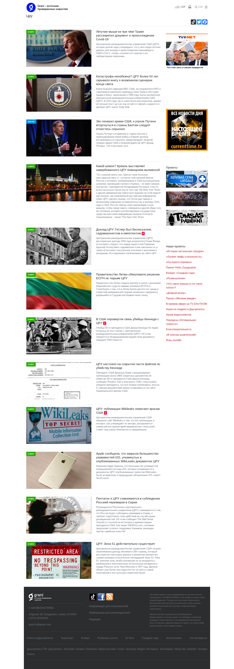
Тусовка (202, 649)
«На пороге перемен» (179, 262)
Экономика (166, 649)
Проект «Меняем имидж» (181, 298)
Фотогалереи (174, 638)
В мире (85, 638)
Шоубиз (191, 649)
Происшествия (107, 649)
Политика (91, 649)
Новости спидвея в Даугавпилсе (185, 309)
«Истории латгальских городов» (185, 251)
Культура (131, 649)
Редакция (94, 619)
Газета (31, 654)
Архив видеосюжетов (178, 314)
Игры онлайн (173, 340)
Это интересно (198, 638)
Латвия (80, 649)
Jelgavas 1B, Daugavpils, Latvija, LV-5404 (52, 614)
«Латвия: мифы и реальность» (184, 256)
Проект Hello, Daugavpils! (181, 267)
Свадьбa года (150, 638)
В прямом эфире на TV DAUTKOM (186, 303)
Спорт (120, 649)
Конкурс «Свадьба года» (180, 273)
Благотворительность (178, 329)
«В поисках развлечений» (181, 334)
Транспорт (67, 638)
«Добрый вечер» (176, 293)
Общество (180, 649)
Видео (141, 649)
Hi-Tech (129, 638)
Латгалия (69, 649)
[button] (205, 6)
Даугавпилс (55, 649)
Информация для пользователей (108, 606)
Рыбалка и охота (107, 638)
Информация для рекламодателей (109, 612)
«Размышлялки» (176, 278)
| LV (200, 6)
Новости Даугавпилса (40, 638)
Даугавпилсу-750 (37, 649)
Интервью (152, 649)
